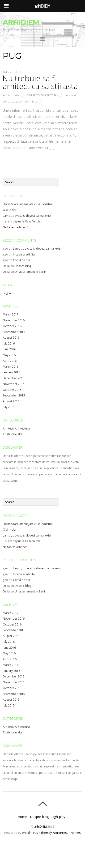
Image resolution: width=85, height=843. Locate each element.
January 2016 (11, 372)
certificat (70, 95)
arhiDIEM (40, 827)
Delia (6, 266)
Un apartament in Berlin (31, 272)
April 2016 (10, 361)
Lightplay (58, 816)
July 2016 (9, 343)
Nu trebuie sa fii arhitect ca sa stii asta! (41, 82)
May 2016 (9, 355)
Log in (7, 293)
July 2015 (9, 407)
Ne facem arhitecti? (15, 227)
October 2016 (12, 326)
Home (22, 816)
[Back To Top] (42, 804)
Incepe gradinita (24, 254)
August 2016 (11, 338)
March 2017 (10, 314)
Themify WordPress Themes (61, 833)
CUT (21, 101)
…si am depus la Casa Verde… (22, 221)
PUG (35, 101)
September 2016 (14, 332)
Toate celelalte (12, 434)
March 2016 (10, 367)
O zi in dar (10, 210)
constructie (10, 101)
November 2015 (14, 384)
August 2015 (11, 401)
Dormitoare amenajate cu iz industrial (28, 204)
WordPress (30, 833)
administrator (11, 95)
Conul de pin (21, 260)
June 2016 (9, 349)
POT (28, 101)
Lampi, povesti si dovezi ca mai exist (27, 216)
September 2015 (14, 395)
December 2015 (13, 378)
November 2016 (14, 320)
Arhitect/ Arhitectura (42, 95)
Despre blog (23, 266)
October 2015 (12, 390)
